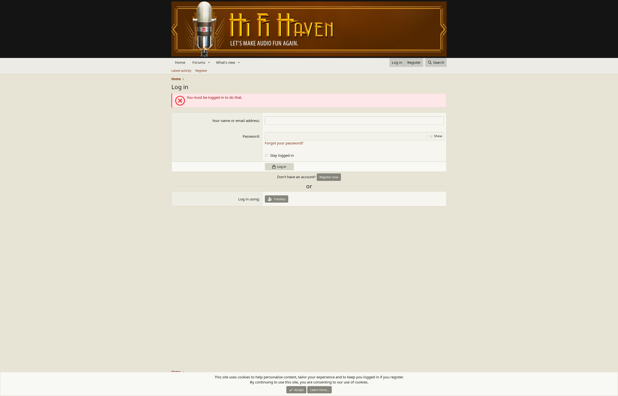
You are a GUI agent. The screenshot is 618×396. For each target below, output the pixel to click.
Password (251, 136)
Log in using (248, 199)
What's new (225, 62)
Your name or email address (235, 120)
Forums (198, 62)
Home (180, 62)
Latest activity (181, 70)
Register (201, 70)
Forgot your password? (284, 143)
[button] (209, 62)
